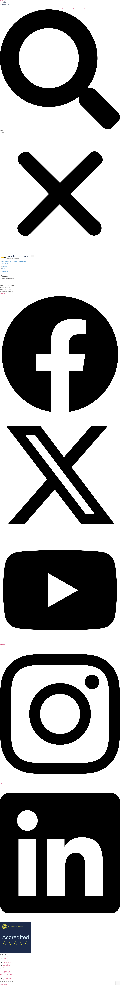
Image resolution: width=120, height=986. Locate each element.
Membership (60, 8)
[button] (60, 69)
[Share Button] (32, 256)
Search (1, 130)
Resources (97, 8)
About (51, 8)
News (105, 8)
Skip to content (3, 0)
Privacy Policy (3, 984)
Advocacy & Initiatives (85, 8)
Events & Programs (71, 8)
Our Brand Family (113, 8)
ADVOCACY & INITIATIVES (6, 974)
